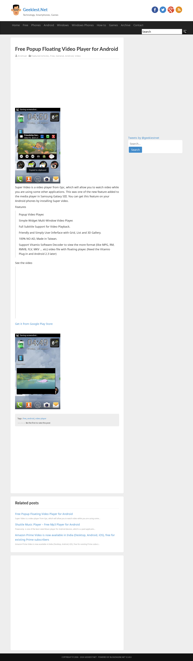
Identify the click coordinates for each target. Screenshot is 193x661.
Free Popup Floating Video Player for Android (44, 514)
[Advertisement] (50, 42)
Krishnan (22, 55)
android (30, 418)
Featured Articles (40, 55)
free (24, 418)
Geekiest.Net (35, 10)
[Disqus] (67, 602)
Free (52, 55)
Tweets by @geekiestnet (143, 138)
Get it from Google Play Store (34, 324)
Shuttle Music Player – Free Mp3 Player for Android (47, 524)
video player (40, 418)
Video (78, 55)
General (60, 55)
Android (69, 55)
